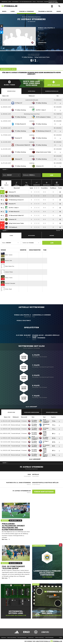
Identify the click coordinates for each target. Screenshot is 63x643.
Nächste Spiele (11, 91)
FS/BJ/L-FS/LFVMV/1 (24, 320)
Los (51, 175)
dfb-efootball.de (15, 1)
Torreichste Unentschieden (31, 412)
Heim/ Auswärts (26, 185)
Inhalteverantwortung (39, 637)
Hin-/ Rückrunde (16, 185)
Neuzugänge (31, 235)
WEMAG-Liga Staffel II (46, 27)
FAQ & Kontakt (40, 1)
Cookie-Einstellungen (49, 637)
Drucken (58, 230)
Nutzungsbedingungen (21, 637)
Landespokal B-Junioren (41, 314)
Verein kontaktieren (44, 491)
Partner (34, 1)
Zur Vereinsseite (31, 21)
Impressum (3, 637)
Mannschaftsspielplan (51, 91)
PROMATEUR (4, 1)
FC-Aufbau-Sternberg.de (22, 490)
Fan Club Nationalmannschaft (26, 1)
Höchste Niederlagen (51, 412)
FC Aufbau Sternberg (31, 467)
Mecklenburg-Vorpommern (34, 17)
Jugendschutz (31, 637)
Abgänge (51, 235)
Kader (11, 235)
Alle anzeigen (31, 406)
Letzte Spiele (31, 91)
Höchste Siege (11, 412)
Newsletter (46, 1)
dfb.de (10, 1)
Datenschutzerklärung (11, 637)
